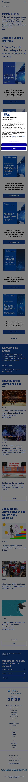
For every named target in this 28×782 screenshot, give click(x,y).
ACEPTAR (14, 144)
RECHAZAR (14, 148)
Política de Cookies (15, 136)
